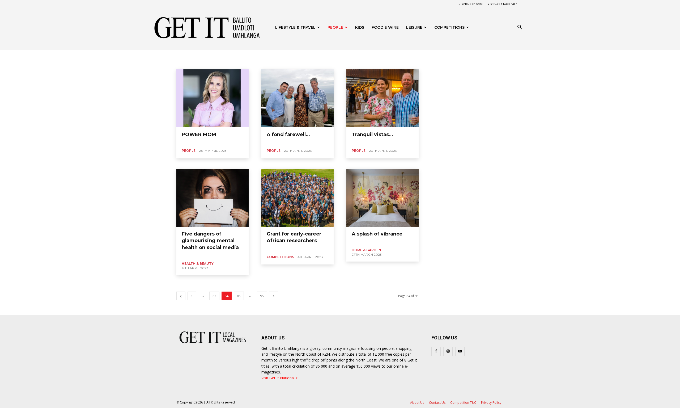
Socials (201, 63)
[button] (519, 27)
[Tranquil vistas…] (382, 98)
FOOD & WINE (385, 27)
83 (214, 296)
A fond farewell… (288, 134)
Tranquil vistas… (372, 134)
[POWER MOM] (212, 98)
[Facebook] (436, 351)
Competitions (449, 27)
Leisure (414, 27)
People (335, 27)
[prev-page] (180, 296)
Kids (359, 27)
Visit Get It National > (502, 4)
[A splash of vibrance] (382, 198)
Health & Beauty (198, 264)
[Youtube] (460, 351)
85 (239, 296)
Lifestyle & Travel (295, 27)
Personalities (181, 63)
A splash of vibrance (377, 234)
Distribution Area (470, 4)
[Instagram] (448, 351)
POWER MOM (199, 134)
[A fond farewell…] (297, 98)
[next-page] (273, 296)
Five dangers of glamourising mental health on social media (210, 240)
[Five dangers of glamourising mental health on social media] (212, 198)
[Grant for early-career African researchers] (297, 198)
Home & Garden (366, 250)
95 (262, 296)
